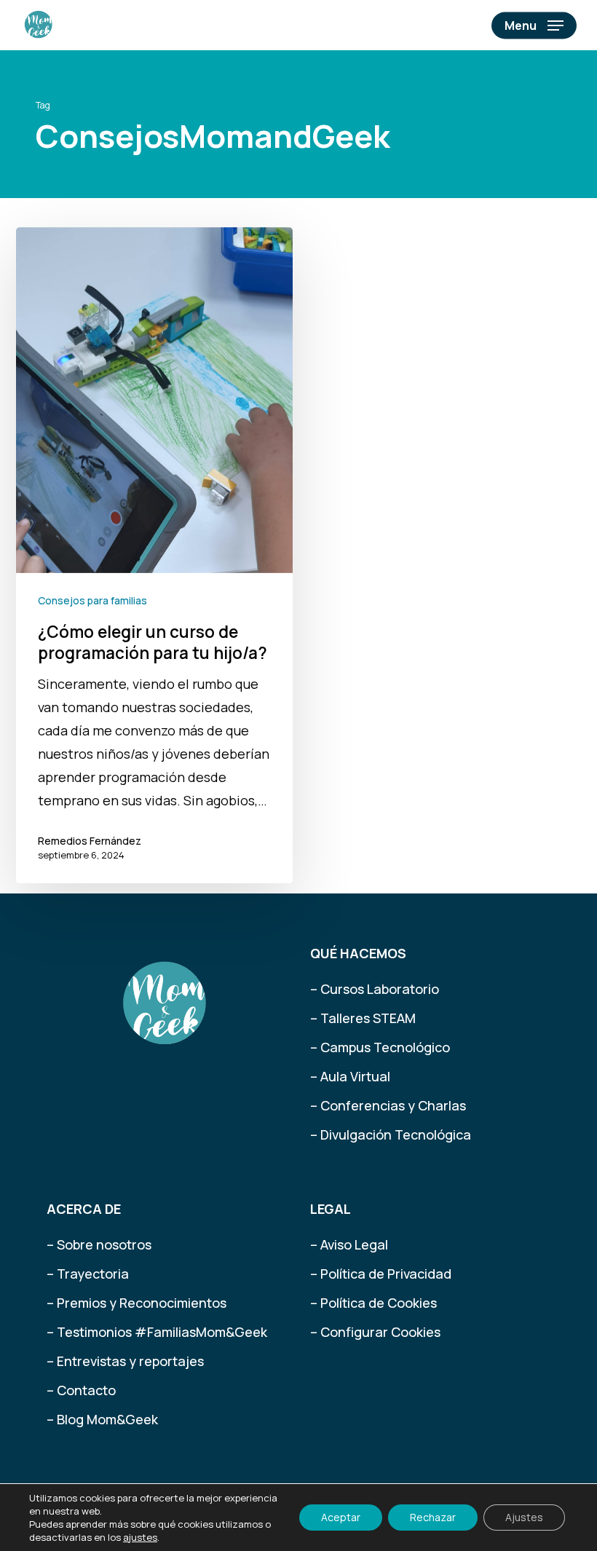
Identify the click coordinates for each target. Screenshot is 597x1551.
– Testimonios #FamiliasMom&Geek (157, 1332)
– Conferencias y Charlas (388, 1105)
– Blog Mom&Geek (102, 1419)
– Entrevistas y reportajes (125, 1361)
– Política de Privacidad (380, 1273)
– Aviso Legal (349, 1244)
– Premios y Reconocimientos (136, 1302)
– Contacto (81, 1390)
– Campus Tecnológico (380, 1047)
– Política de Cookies (373, 1302)
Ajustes (524, 1517)
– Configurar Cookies (375, 1332)
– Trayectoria (88, 1273)
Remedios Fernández (89, 841)
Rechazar (433, 1517)
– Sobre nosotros (99, 1244)
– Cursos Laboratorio (374, 989)
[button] (534, 25)
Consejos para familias (92, 600)
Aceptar (340, 1517)
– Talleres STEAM (363, 1018)
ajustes (140, 1537)
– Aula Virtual (350, 1076)
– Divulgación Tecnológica (390, 1134)
